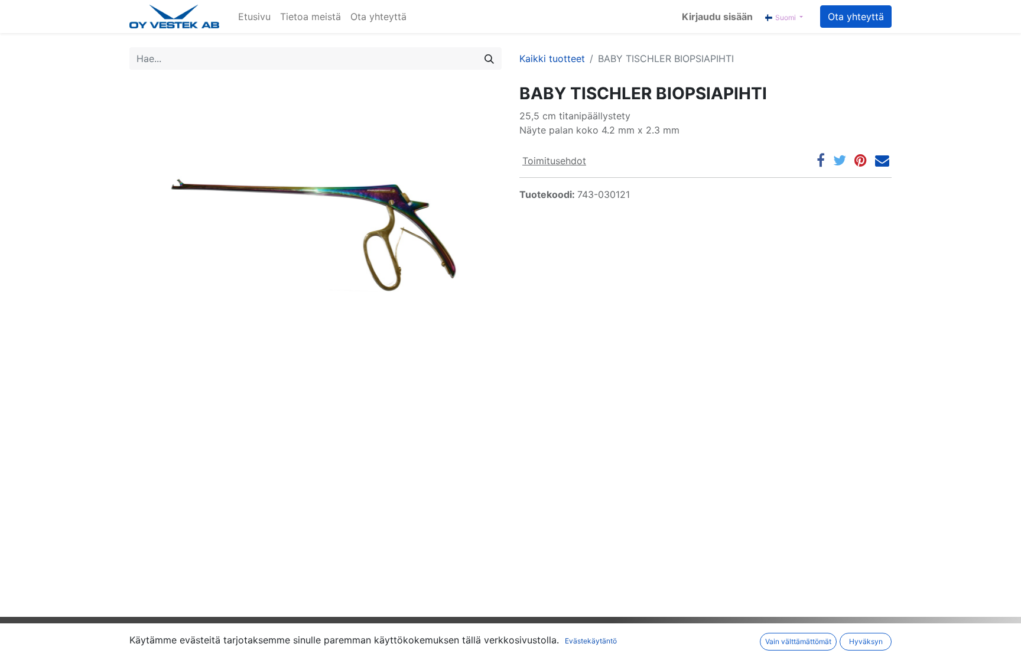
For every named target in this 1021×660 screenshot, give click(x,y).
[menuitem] (254, 16)
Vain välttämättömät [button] (798, 641)
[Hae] (489, 58)
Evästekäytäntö (591, 640)
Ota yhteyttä (856, 16)
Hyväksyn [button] (866, 641)
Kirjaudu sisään (717, 16)
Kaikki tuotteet (552, 58)
